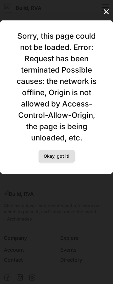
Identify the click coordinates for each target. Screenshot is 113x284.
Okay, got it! (57, 156)
